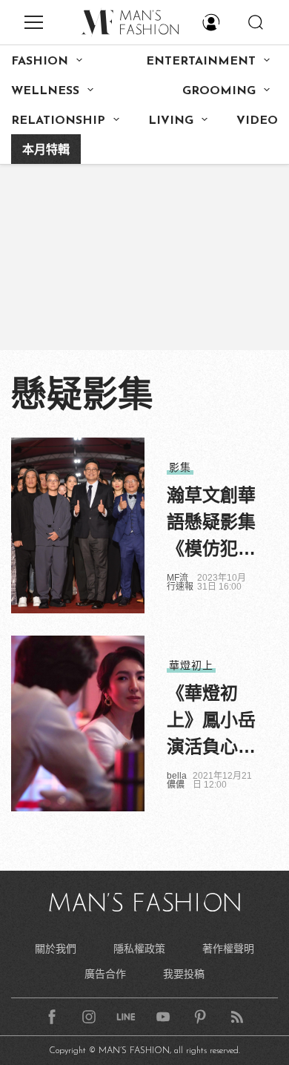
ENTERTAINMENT (201, 61)
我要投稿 (184, 974)
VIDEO (257, 121)
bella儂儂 (177, 780)
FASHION (39, 61)
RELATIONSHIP (58, 121)
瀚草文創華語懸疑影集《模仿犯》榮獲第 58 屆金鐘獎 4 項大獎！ (211, 523)
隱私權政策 (139, 948)
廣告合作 (105, 974)
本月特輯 (46, 150)
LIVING (170, 121)
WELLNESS (45, 91)
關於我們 (55, 948)
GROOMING (219, 91)
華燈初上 (191, 665)
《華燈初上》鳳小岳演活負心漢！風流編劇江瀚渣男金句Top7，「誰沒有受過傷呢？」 (211, 721)
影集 (180, 467)
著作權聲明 (228, 948)
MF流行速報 (180, 582)
